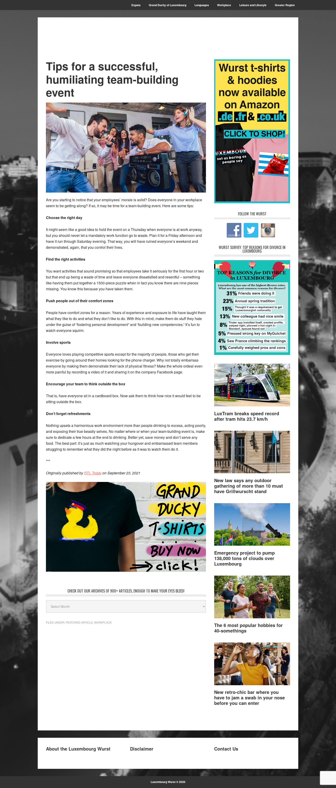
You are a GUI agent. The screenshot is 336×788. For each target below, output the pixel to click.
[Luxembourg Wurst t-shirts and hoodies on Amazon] (126, 527)
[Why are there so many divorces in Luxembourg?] (252, 353)
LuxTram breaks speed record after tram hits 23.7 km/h (246, 416)
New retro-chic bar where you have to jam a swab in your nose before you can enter (249, 697)
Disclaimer (141, 748)
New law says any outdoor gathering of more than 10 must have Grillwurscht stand (248, 485)
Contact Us (226, 748)
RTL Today (92, 473)
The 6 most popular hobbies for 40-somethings (248, 628)
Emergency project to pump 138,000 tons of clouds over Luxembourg (244, 558)
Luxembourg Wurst (77, 35)
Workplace (103, 622)
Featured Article (79, 622)
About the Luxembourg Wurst (78, 748)
